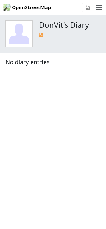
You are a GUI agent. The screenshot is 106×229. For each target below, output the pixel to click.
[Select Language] (87, 7)
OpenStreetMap (31, 7)
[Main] (99, 8)
